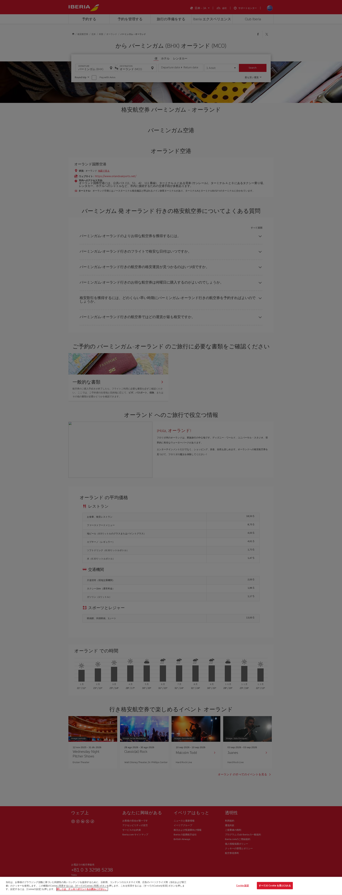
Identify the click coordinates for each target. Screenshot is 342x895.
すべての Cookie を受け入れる (275, 885)
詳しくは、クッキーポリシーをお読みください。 (82, 889)
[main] (171, 886)
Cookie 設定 (242, 885)
